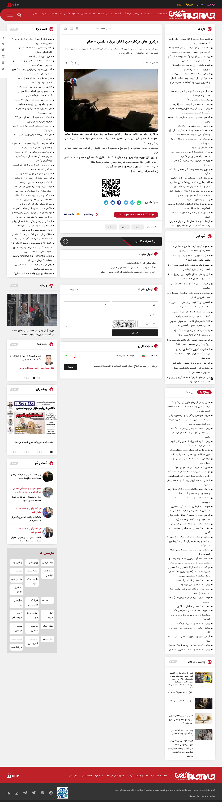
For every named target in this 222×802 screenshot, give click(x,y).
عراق (124, 227)
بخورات (19, 571)
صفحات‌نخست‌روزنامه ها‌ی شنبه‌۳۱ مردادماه (34, 442)
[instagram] (3, 38)
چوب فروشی (47, 563)
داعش (137, 227)
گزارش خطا (69, 214)
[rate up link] (66, 357)
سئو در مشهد (16, 579)
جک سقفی (48, 639)
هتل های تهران (18, 603)
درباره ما (150, 776)
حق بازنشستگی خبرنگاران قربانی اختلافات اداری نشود (26, 498)
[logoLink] (192, 15)
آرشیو (130, 776)
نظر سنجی (72, 776)
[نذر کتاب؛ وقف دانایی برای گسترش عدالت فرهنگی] (47, 515)
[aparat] (3, 57)
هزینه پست (32, 571)
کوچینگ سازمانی (34, 628)
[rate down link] (75, 357)
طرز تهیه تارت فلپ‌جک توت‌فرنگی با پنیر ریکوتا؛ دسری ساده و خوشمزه (188, 380)
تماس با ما (162, 776)
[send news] (71, 29)
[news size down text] (77, 63)
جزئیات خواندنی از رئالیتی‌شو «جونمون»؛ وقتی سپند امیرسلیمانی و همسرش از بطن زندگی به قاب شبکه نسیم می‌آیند (180, 748)
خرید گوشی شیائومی (48, 573)
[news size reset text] (71, 63)
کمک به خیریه (49, 615)
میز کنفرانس (16, 647)
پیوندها (139, 776)
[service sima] (189, 5)
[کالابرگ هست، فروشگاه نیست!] (202, 683)
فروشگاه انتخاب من (33, 603)
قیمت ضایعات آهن (16, 615)
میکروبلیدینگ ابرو (32, 615)
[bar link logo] (13, 5)
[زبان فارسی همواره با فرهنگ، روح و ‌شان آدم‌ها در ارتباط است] (47, 476)
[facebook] (119, 202)
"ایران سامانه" (194, 796)
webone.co (47, 600)
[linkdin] (112, 202)
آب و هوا (99, 776)
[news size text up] (65, 63)
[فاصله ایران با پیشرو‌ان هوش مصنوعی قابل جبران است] (47, 535)
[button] (38, 378)
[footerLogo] (195, 776)
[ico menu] (11, 14)
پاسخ (70, 367)
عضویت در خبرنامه (115, 776)
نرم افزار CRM (18, 590)
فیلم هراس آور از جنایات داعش (141, 263)
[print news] (65, 29)
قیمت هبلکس (18, 628)
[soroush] (106, 202)
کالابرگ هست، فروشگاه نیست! (180, 692)
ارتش (111, 227)
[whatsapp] (139, 202)
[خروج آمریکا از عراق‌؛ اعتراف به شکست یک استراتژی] (54, 359)
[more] (173, 661)
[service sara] (200, 5)
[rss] (3, 69)
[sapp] (3, 63)
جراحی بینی (16, 563)
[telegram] (3, 44)
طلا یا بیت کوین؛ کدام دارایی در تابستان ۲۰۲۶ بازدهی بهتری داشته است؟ (180, 719)
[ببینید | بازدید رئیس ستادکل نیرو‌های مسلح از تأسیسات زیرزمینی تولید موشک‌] (32, 310)
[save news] (77, 29)
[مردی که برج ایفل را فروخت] (202, 703)
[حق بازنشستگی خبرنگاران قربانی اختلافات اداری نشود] (47, 494)
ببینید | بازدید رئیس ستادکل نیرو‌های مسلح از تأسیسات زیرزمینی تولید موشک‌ (33, 333)
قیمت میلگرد (16, 639)
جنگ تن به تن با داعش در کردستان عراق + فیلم (133, 268)
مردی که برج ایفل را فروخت (181, 701)
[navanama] (211, 5)
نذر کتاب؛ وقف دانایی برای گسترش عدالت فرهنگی (26, 519)
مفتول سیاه (48, 626)
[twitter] (3, 51)
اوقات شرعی (86, 776)
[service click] (179, 5)
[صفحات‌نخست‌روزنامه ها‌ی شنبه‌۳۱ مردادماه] (32, 417)
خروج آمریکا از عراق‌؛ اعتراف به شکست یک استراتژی (31, 357)
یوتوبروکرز (33, 563)
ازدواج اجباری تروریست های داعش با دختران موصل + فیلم (128, 272)
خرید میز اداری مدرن (33, 641)
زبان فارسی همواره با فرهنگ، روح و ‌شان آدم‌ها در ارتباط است (26, 476)
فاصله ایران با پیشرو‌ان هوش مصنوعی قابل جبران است (26, 539)
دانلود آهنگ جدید (32, 581)
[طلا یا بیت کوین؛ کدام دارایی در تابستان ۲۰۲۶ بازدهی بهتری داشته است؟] (202, 719)
